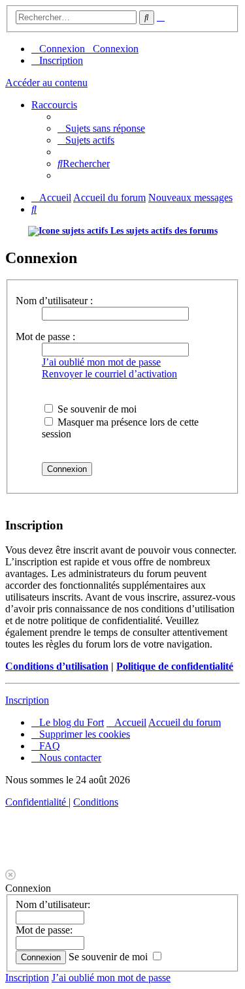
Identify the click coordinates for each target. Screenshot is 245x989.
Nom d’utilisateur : (54, 300)
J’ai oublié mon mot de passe (101, 362)
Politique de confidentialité (174, 666)
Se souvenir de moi (96, 409)
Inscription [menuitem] (61, 60)
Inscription (27, 700)
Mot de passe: (44, 929)
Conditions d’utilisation (56, 666)
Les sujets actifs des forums (163, 231)
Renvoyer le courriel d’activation (109, 373)
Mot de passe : (45, 336)
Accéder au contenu (46, 82)
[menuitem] (101, 128)
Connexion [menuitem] (62, 48)
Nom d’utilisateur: (53, 904)
